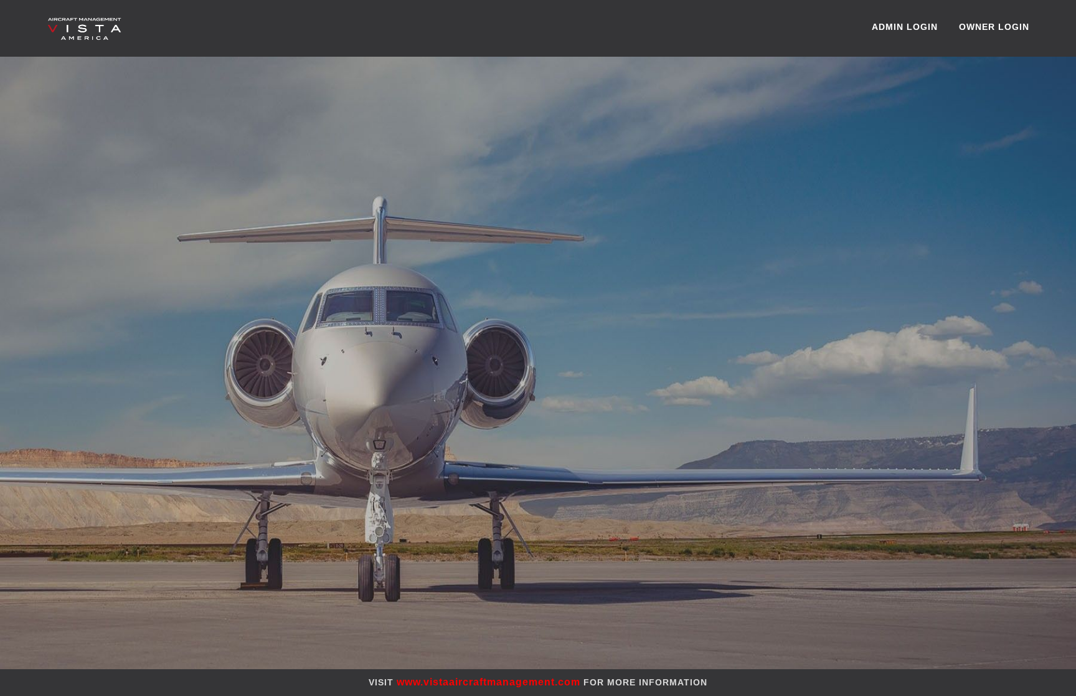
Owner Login (994, 27)
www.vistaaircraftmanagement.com (490, 682)
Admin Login (905, 27)
